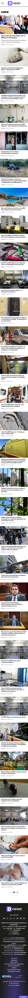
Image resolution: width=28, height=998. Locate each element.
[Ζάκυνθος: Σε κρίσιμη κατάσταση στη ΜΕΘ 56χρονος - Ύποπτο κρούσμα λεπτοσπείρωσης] (14, 113)
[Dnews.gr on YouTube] (20, 918)
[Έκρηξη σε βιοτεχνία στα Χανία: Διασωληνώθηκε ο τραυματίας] (14, 140)
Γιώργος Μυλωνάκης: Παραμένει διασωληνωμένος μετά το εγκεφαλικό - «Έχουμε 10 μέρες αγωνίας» (12, 604)
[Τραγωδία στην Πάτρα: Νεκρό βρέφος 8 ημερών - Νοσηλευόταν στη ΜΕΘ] (14, 57)
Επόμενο (17, 892)
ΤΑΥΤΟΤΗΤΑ (14, 958)
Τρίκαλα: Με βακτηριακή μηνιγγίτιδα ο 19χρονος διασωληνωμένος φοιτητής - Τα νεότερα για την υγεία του (12, 689)
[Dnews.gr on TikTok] (14, 918)
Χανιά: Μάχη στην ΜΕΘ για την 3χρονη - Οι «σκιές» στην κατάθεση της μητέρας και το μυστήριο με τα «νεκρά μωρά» (13, 348)
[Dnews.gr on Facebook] (4, 918)
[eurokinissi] (14, 252)
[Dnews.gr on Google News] (17, 918)
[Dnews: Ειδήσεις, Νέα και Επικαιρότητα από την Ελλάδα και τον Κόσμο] (14, 3)
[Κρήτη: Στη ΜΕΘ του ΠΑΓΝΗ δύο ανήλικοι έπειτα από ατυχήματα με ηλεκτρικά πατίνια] (14, 224)
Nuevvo (17, 985)
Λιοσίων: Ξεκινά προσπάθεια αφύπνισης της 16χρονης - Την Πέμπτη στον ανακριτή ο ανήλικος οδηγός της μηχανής (13, 548)
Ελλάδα (3, 44)
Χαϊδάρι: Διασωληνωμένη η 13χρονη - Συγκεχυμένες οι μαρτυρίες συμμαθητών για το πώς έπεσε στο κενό (13, 519)
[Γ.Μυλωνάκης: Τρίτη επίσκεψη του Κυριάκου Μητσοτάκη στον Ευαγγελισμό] (14, 564)
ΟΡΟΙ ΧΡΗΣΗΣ (14, 962)
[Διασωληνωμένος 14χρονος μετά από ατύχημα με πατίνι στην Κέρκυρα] (14, 788)
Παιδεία (3, 523)
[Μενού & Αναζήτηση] (2, 3)
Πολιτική (3, 579)
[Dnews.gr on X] (7, 918)
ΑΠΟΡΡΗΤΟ (24, 996)
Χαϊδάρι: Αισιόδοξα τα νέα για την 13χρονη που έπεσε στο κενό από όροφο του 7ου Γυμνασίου (13, 490)
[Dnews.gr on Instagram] (10, 918)
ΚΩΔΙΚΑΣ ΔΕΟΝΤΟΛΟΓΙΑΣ (14, 969)
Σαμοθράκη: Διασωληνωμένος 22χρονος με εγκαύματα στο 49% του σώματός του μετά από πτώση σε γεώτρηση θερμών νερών (13, 97)
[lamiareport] (14, 421)
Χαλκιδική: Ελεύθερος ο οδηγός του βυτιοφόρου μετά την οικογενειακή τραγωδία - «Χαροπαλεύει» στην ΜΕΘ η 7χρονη (14, 180)
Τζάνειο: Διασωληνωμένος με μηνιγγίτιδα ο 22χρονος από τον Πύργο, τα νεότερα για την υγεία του (13, 828)
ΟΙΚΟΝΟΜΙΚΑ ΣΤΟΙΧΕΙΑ (14, 971)
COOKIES (14, 967)
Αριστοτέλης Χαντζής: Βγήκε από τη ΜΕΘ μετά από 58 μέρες (13, 36)
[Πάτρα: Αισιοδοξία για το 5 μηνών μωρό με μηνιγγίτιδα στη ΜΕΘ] (14, 844)
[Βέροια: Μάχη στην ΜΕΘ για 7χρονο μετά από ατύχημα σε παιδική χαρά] (14, 761)
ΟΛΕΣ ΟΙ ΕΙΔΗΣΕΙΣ (14, 915)
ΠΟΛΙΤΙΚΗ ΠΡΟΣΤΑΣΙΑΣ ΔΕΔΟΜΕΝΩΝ (14, 964)
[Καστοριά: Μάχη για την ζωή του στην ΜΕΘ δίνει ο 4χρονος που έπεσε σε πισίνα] (14, 197)
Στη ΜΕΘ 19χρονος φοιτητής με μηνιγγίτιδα (13, 717)
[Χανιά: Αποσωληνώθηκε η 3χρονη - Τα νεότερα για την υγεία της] (14, 279)
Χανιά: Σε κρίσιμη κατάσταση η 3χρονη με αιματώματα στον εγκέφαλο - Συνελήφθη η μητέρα (13, 377)
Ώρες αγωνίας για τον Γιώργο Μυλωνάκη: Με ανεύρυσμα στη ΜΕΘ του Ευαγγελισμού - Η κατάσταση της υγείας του (13, 633)
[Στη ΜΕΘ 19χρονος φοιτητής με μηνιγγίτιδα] (14, 706)
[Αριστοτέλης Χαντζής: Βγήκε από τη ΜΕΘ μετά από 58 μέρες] (14, 24)
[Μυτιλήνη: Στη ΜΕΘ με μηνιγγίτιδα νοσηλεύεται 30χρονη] (14, 649)
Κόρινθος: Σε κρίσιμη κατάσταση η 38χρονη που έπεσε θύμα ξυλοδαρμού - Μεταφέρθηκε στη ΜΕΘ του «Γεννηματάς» (13, 744)
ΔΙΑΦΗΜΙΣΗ (14, 960)
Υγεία (2, 381)
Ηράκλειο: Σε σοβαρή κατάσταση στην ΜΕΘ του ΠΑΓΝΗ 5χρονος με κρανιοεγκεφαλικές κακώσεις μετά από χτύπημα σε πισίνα (13, 461)
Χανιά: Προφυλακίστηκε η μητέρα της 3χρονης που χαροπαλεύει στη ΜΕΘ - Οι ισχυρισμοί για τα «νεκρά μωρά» (14, 319)
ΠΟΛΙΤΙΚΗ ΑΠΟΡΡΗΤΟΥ (14, 966)
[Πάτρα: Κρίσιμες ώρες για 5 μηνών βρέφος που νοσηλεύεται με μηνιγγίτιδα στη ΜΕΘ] (14, 872)
